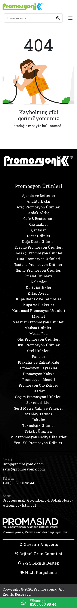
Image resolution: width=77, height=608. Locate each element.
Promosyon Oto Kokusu (38, 385)
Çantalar (38, 230)
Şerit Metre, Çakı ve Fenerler (38, 408)
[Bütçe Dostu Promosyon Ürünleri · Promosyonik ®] (23, 6)
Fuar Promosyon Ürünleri (38, 259)
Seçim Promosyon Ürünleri (38, 396)
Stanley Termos (38, 414)
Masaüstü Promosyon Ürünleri (38, 322)
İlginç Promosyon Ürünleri (39, 270)
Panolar (38, 356)
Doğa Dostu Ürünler (38, 241)
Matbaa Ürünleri (38, 328)
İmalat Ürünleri (38, 276)
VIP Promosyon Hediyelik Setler (38, 437)
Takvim (38, 419)
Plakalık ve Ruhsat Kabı (38, 362)
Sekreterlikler (38, 402)
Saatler (39, 391)
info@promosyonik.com (23, 464)
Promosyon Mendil (38, 379)
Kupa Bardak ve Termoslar (38, 299)
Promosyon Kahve (38, 373)
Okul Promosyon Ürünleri (38, 345)
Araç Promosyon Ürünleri (38, 207)
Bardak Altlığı (38, 213)
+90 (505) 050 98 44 (18, 483)
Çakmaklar (38, 224)
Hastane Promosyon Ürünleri (38, 264)
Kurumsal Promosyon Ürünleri (38, 310)
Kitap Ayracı (39, 293)
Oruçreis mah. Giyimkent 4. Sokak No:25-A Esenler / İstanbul (38, 503)
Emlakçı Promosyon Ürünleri (38, 253)
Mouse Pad (38, 333)
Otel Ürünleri (38, 350)
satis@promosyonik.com (24, 469)
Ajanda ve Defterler (38, 195)
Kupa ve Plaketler (38, 305)
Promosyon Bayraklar (38, 368)
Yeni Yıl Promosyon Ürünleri (39, 442)
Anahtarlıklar (38, 201)
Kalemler (39, 282)
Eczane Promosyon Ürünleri (39, 247)
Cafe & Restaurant (38, 218)
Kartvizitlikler (38, 287)
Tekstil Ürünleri (38, 431)
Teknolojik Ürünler (38, 425)
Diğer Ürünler (38, 236)
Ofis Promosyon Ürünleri (38, 339)
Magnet (38, 316)
